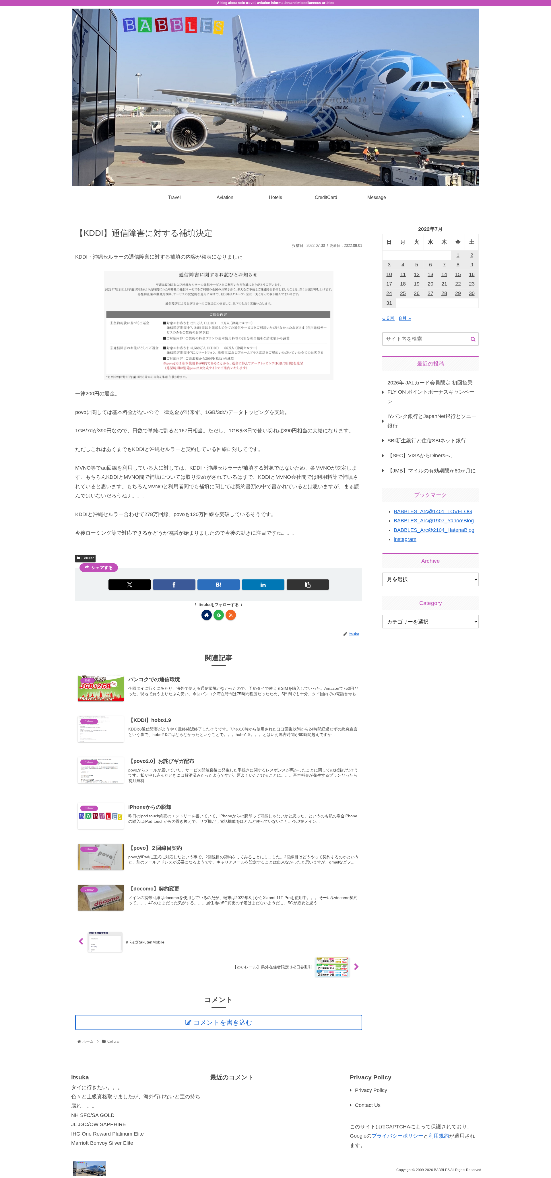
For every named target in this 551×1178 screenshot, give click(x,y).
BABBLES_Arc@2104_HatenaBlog (434, 530)
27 (430, 293)
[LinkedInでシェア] (263, 584)
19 (417, 284)
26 (417, 293)
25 (403, 293)
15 (458, 274)
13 (430, 274)
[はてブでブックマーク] (218, 584)
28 (444, 293)
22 (458, 284)
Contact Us (368, 1105)
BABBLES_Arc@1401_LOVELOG (433, 511)
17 (389, 284)
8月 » (405, 318)
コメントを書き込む (222, 1022)
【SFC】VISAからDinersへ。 (421, 455)
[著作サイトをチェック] (206, 615)
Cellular (88, 558)
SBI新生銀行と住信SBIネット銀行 (426, 441)
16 (472, 274)
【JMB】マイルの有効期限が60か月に (431, 471)
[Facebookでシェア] (174, 584)
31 (389, 303)
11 (403, 274)
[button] (308, 584)
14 (444, 274)
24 (389, 293)
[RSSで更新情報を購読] (231, 615)
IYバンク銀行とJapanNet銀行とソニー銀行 (431, 420)
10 (389, 274)
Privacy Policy (371, 1090)
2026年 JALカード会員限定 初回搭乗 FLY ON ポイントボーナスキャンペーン (430, 392)
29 (458, 293)
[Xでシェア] (129, 584)
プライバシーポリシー (397, 1136)
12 (417, 274)
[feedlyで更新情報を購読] (219, 615)
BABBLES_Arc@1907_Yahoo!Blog (434, 520)
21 (444, 284)
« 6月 (388, 318)
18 (403, 284)
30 (472, 293)
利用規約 (438, 1136)
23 (472, 284)
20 (430, 284)
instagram (405, 539)
